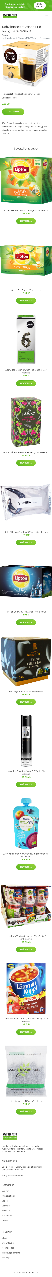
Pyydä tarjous (39, 5)
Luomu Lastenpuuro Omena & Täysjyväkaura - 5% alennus (26, 855)
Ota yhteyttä (8, 1243)
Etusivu (5, 35)
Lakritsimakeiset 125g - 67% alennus (26, 1101)
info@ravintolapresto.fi (12, 1175)
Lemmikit (6, 1205)
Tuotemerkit (7, 1215)
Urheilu (5, 1220)
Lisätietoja (13, 112)
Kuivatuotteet (20, 94)
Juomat (5, 1191)
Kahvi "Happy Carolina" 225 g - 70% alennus (26, 532)
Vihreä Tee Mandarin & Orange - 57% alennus (26, 210)
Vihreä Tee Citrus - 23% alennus (26, 290)
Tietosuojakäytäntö (11, 1252)
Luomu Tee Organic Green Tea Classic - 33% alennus (26, 371)
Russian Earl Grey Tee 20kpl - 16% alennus (26, 611)
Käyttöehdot (8, 1248)
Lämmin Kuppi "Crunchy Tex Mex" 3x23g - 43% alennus (26, 1020)
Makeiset (6, 1210)
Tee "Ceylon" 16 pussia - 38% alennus (26, 691)
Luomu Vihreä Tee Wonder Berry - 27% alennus (26, 452)
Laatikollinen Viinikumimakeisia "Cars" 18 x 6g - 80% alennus (26, 937)
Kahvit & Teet (33, 94)
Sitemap (6, 1257)
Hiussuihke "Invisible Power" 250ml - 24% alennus (26, 772)
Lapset (5, 1201)
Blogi (4, 1238)
